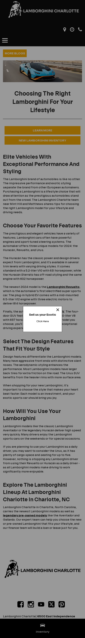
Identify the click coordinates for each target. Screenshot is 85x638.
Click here (42, 321)
